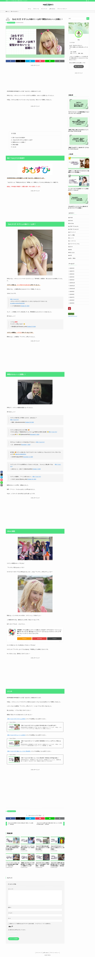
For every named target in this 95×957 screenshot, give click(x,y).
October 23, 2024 (25, 305)
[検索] (88, 1)
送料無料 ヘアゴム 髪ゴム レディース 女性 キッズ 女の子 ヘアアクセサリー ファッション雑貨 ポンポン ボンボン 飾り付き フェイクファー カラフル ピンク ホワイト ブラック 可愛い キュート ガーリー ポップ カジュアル (39, 631)
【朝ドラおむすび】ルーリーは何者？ (16, 735)
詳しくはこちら (78, 66)
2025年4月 (72, 274)
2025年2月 (72, 279)
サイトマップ (39, 952)
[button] (10, 61)
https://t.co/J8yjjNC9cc (20, 454)
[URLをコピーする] (59, 61)
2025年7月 (72, 271)
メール (10, 912)
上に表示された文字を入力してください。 (17, 929)
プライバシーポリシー (54, 952)
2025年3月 (72, 277)
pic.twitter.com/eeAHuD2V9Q (17, 303)
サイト (9, 918)
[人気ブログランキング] (71, 314)
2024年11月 (72, 285)
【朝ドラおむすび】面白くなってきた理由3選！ (19, 751)
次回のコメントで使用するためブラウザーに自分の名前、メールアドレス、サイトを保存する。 (30, 923)
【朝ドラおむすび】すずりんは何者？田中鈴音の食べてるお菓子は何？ (38, 725)
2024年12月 (72, 282)
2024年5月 (72, 303)
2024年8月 (72, 294)
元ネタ (71, 246)
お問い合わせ (45, 952)
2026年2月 (72, 268)
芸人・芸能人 (73, 258)
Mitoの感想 (15, 144)
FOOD (71, 217)
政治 (71, 249)
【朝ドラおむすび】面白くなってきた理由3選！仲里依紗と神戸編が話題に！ (40, 757)
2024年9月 (72, 291)
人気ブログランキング (72, 316)
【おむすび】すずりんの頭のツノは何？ (23, 140)
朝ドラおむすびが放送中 (19, 137)
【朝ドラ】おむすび (11, 22)
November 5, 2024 (34, 434)
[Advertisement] (35, 76)
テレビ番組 (72, 235)
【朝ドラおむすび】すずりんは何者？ (16, 718)
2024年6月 (72, 300)
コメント (10, 889)
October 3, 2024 (37, 469)
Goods (71, 220)
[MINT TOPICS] (47, 4)
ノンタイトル (73, 240)
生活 (71, 255)
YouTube (72, 223)
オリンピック (73, 232)
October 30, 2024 (29, 422)
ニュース (72, 238)
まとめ (14, 147)
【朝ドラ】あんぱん (74, 226)
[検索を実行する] (87, 18)
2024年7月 (72, 297)
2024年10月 (72, 288)
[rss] (86, 1)
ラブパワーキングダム (75, 243)
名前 (9, 907)
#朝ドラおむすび (14, 299)
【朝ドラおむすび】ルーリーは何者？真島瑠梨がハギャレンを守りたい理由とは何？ (41, 741)
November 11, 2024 (28, 456)
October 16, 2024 (32, 479)
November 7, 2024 (25, 444)
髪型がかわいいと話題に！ (19, 142)
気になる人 (72, 252)
